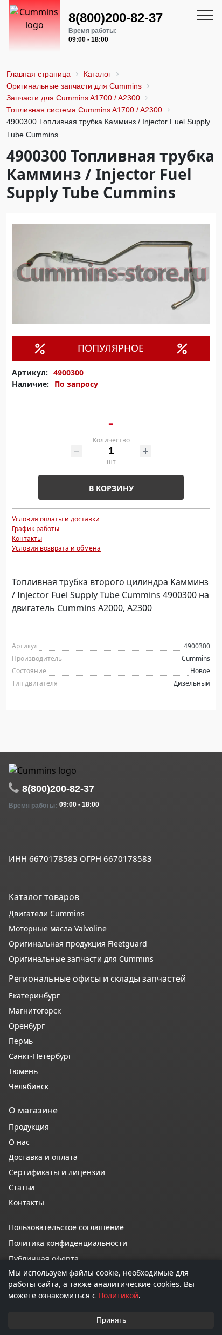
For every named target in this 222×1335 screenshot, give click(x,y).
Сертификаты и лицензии (57, 1172)
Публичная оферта (44, 1258)
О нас (19, 1142)
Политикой (118, 1295)
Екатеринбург (34, 995)
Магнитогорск (35, 1010)
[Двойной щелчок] (16, 834)
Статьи (21, 1187)
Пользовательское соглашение (66, 1227)
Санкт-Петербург (40, 1056)
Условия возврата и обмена (56, 548)
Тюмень (23, 1071)
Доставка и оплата (43, 1157)
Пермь (21, 1041)
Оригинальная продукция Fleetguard (78, 943)
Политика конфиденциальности (68, 1243)
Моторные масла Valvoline (58, 928)
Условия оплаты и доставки (56, 519)
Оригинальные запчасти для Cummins (81, 959)
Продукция (29, 1127)
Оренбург (27, 1026)
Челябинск (28, 1086)
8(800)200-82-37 (115, 17)
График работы (35, 528)
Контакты (27, 538)
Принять (111, 1320)
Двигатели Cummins (47, 913)
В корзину (111, 488)
